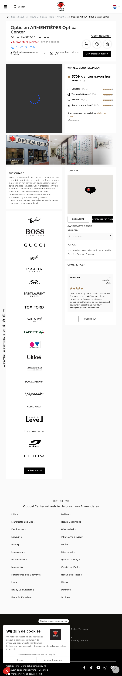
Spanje (65, 626)
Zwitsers (66, 637)
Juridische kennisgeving (33, 666)
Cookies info (12, 666)
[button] (6, 7)
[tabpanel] (90, 252)
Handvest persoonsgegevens (21, 670)
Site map (43, 670)
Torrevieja (83, 629)
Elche (74, 629)
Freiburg (75, 641)
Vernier (85, 641)
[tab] (79, 244)
